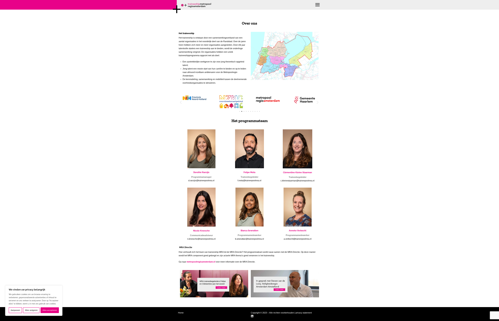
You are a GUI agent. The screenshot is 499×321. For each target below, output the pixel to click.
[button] (317, 4)
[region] (33, 300)
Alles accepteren (49, 310)
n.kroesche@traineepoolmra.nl (201, 239)
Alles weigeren (31, 310)
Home (181, 313)
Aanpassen (15, 310)
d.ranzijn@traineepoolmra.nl (201, 180)
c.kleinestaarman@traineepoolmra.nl (297, 181)
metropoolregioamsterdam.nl (201, 262)
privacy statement (304, 313)
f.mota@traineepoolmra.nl (249, 180)
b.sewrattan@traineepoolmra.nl (249, 239)
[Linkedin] (252, 316)
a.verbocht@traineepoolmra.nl (297, 239)
